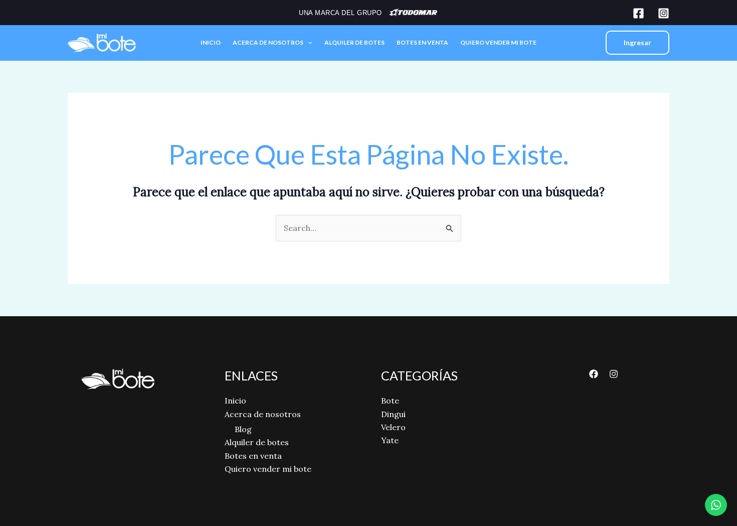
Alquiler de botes (354, 42)
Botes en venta (422, 42)
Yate (390, 440)
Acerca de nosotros (268, 42)
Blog (243, 429)
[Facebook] (638, 13)
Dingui (393, 414)
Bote (390, 401)
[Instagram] (663, 13)
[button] (307, 42)
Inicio (211, 42)
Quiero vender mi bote (498, 42)
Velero (393, 427)
